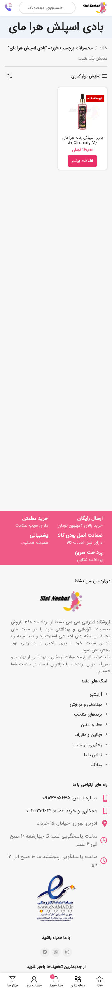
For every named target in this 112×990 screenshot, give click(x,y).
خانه (103, 48)
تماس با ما (93, 754)
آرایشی (96, 694)
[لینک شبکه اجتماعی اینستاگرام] (67, 952)
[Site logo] (94, 7)
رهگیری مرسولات (87, 744)
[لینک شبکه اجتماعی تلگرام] (44, 952)
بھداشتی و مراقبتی (86, 704)
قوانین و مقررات (88, 734)
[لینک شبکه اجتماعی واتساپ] (56, 952)
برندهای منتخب (88, 714)
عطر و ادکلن (91, 724)
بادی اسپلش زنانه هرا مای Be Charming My (82, 140)
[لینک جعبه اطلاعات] (8, 7)
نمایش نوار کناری (85, 76)
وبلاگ (96, 764)
